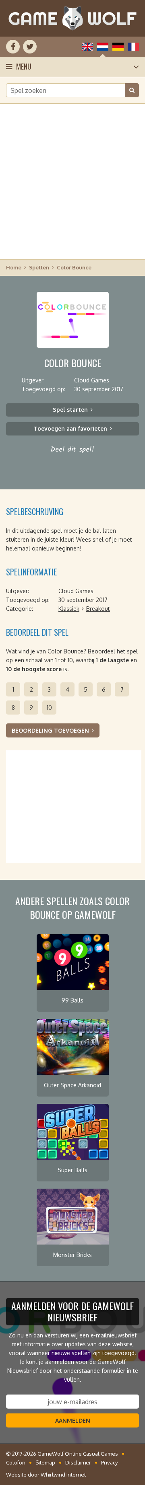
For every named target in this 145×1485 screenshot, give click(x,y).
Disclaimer (78, 1462)
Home (13, 267)
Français (133, 46)
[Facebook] (13, 46)
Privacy (109, 1462)
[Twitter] (30, 46)
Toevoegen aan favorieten (70, 428)
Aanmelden (72, 1420)
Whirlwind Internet (63, 1474)
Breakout (98, 608)
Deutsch (118, 46)
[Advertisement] (72, 181)
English (87, 46)
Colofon (15, 1462)
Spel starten (70, 409)
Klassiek (68, 608)
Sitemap (45, 1462)
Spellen (39, 267)
